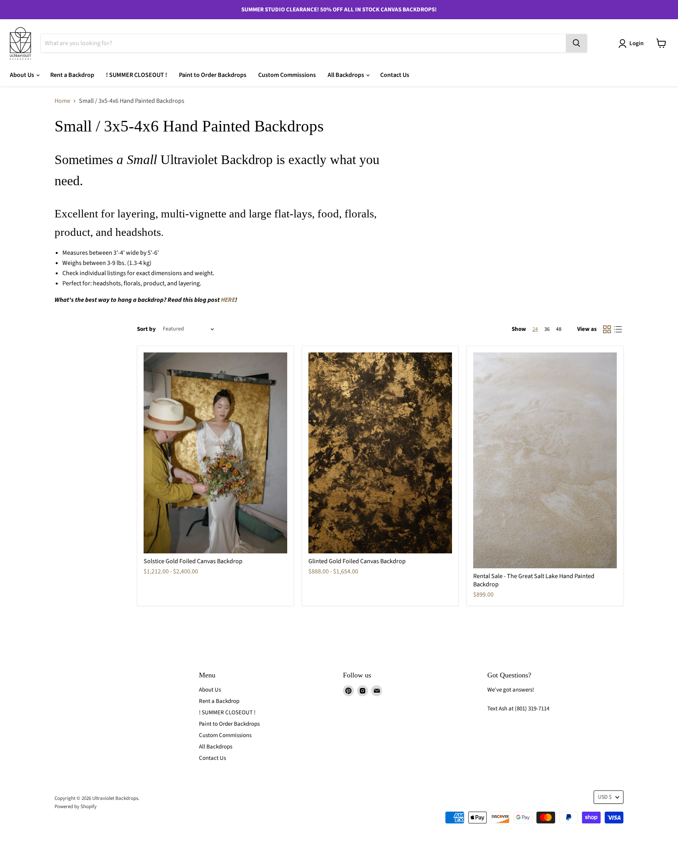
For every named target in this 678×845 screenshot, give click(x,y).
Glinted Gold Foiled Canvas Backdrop (357, 561)
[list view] (617, 329)
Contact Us (394, 75)
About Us (22, 75)
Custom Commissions (287, 75)
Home (62, 100)
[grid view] (606, 329)
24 (535, 329)
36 (547, 329)
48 (558, 329)
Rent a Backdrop (72, 75)
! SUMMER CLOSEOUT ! (136, 75)
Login (636, 43)
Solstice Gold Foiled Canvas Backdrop (193, 561)
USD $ (605, 797)
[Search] (576, 43)
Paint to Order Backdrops (212, 75)
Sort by (146, 329)
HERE (228, 300)
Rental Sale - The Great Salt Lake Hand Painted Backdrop (533, 580)
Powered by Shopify (76, 806)
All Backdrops (346, 75)
